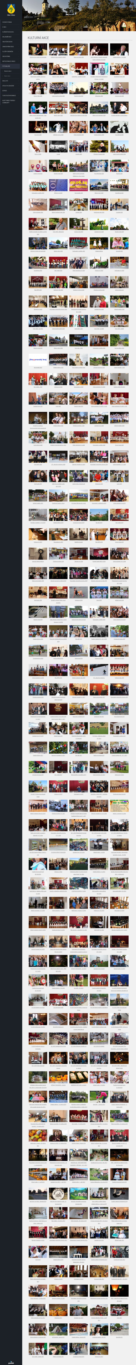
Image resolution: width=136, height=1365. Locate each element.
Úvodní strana (7, 22)
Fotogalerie (6, 66)
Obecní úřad (6, 56)
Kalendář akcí (6, 37)
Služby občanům (7, 51)
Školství (5, 81)
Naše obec (7, 76)
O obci (4, 27)
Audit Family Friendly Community (8, 102)
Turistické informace (9, 95)
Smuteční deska (7, 42)
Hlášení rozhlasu (8, 32)
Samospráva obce (8, 46)
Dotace (4, 91)
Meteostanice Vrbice (8, 61)
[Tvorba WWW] (11, 1362)
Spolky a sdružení (8, 86)
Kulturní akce (7, 71)
